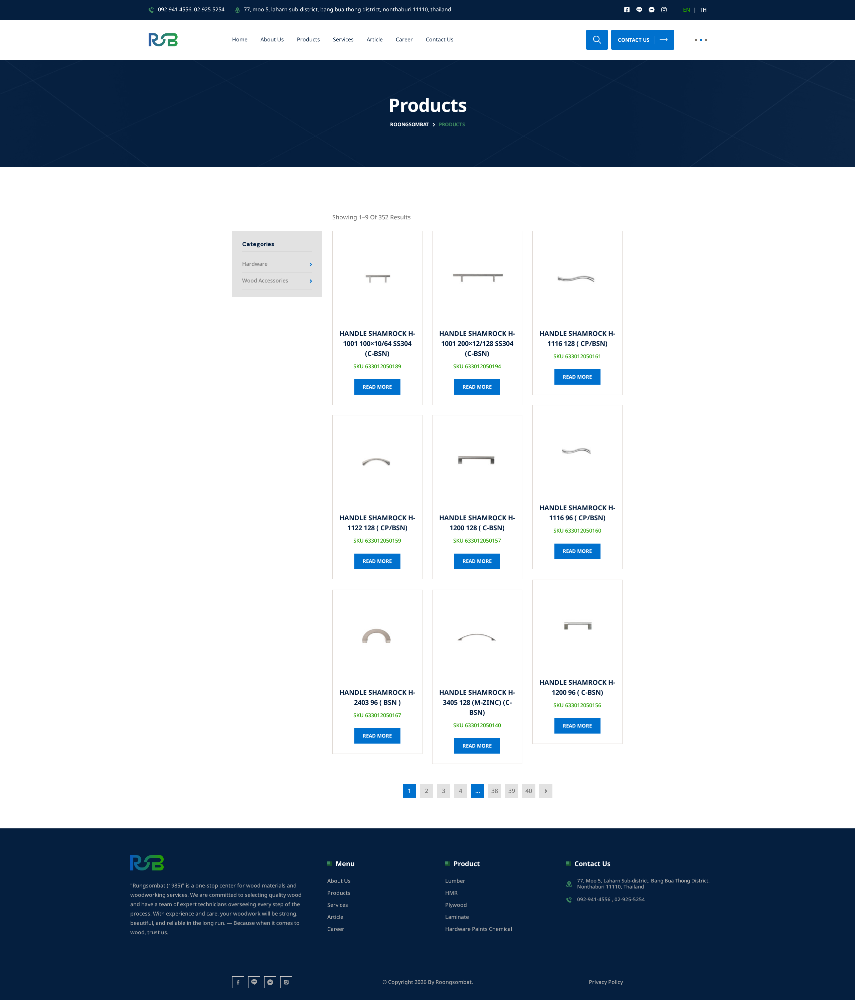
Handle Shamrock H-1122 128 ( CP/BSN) (377, 523)
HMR (451, 893)
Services (343, 39)
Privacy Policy (606, 982)
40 (528, 791)
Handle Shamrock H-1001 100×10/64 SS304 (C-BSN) (377, 344)
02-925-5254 (209, 10)
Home (239, 39)
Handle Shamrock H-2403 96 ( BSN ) (377, 698)
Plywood (456, 905)
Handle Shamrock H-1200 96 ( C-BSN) (577, 688)
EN (686, 10)
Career (404, 39)
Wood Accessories (265, 281)
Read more (377, 387)
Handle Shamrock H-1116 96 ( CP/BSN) (577, 513)
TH (703, 10)
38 (494, 791)
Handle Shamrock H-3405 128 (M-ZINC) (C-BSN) (477, 703)
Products (308, 39)
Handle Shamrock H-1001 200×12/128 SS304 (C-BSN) (477, 344)
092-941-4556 (174, 10)
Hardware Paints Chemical (478, 929)
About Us (272, 39)
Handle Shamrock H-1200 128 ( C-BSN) (477, 523)
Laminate (457, 917)
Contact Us (440, 39)
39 (511, 791)
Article (375, 39)
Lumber (455, 881)
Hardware (255, 264)
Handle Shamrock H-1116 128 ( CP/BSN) (577, 339)
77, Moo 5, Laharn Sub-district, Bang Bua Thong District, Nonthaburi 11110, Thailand (643, 884)
